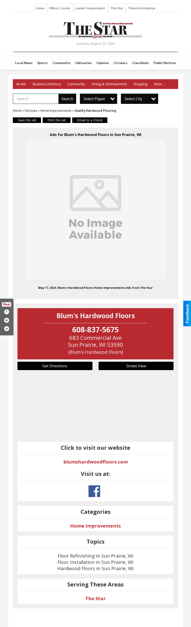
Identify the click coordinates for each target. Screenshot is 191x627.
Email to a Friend (89, 120)
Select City (133, 98)
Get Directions (54, 365)
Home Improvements (56, 110)
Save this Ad (27, 120)
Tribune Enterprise (141, 8)
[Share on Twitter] (6, 320)
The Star (116, 8)
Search (67, 98)
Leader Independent (90, 8)
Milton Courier (59, 8)
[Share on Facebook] (6, 312)
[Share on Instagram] (6, 328)
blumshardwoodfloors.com (95, 462)
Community (76, 84)
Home (40, 8)
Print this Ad (57, 120)
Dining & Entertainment (109, 84)
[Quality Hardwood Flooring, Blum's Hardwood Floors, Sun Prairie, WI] (95, 209)
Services (31, 110)
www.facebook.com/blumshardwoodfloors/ (94, 491)
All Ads (21, 84)
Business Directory (47, 84)
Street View (136, 365)
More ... (159, 84)
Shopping (140, 84)
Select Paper (94, 98)
